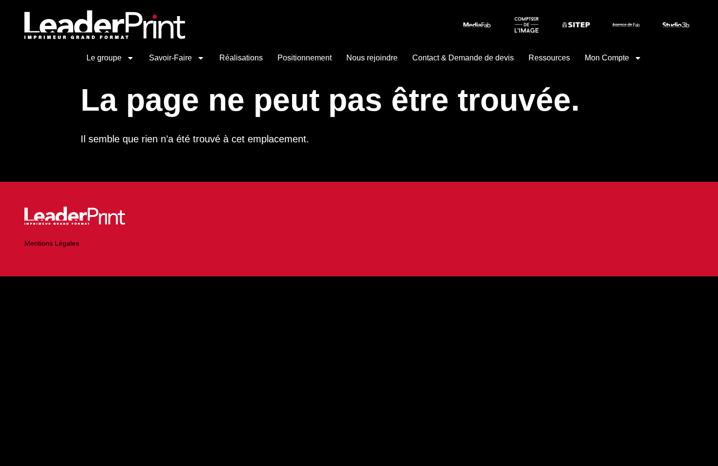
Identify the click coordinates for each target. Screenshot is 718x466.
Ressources (549, 58)
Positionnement (304, 58)
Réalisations (241, 58)
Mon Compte (607, 58)
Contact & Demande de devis (463, 58)
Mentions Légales (51, 243)
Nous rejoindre (372, 58)
